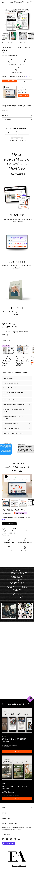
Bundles (17, 597)
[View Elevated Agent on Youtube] (19, 839)
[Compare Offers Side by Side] (6, 36)
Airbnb (17, 594)
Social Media (17, 587)
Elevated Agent (16, 866)
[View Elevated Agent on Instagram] (3, 839)
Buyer (17, 580)
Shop (3, 807)
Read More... (5, 110)
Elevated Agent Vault (14, 510)
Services (4, 813)
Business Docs (10, 43)
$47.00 (4, 365)
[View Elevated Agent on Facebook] (11, 839)
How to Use (5, 115)
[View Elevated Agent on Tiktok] (7, 839)
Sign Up (17, 751)
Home (3, 43)
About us (17, 695)
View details (5, 535)
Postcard (17, 583)
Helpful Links (6, 818)
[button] (27, 2)
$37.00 (18, 365)
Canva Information (7, 119)
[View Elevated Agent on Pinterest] (15, 839)
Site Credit (23, 866)
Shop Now (6, 340)
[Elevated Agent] (17, 2)
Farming (17, 576)
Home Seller (17, 573)
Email (17, 590)
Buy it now (25, 81)
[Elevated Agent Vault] (10, 92)
